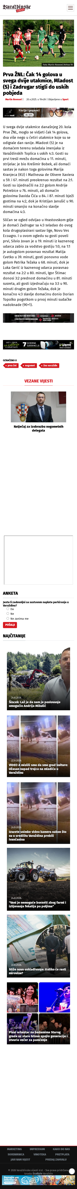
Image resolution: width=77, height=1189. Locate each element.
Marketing (14, 1149)
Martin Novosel (13, 99)
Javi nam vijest (20, 1159)
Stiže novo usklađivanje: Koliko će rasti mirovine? (37, 971)
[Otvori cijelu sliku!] (38, 43)
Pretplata (62, 1154)
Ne (12, 614)
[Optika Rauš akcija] (38, 113)
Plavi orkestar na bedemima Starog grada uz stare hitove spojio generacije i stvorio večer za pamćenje (38, 1036)
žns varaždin (50, 365)
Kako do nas (61, 1149)
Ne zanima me (19, 618)
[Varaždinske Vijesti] (17, 7)
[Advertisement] (38, 483)
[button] (6, 412)
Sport (65, 99)
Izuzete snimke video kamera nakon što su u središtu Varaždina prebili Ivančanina (37, 835)
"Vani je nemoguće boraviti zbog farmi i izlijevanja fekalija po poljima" (37, 904)
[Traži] (44, 7)
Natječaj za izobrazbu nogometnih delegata (38, 428)
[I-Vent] (38, 344)
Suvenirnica (16, 1154)
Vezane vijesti (38, 381)
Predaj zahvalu (56, 1159)
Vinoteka (40, 1154)
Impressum (37, 1149)
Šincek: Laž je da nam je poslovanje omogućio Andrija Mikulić (34, 704)
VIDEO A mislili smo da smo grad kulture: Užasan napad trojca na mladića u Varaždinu (38, 768)
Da (12, 609)
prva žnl (12, 365)
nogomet (30, 365)
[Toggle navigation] (70, 7)
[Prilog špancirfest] (38, 1180)
